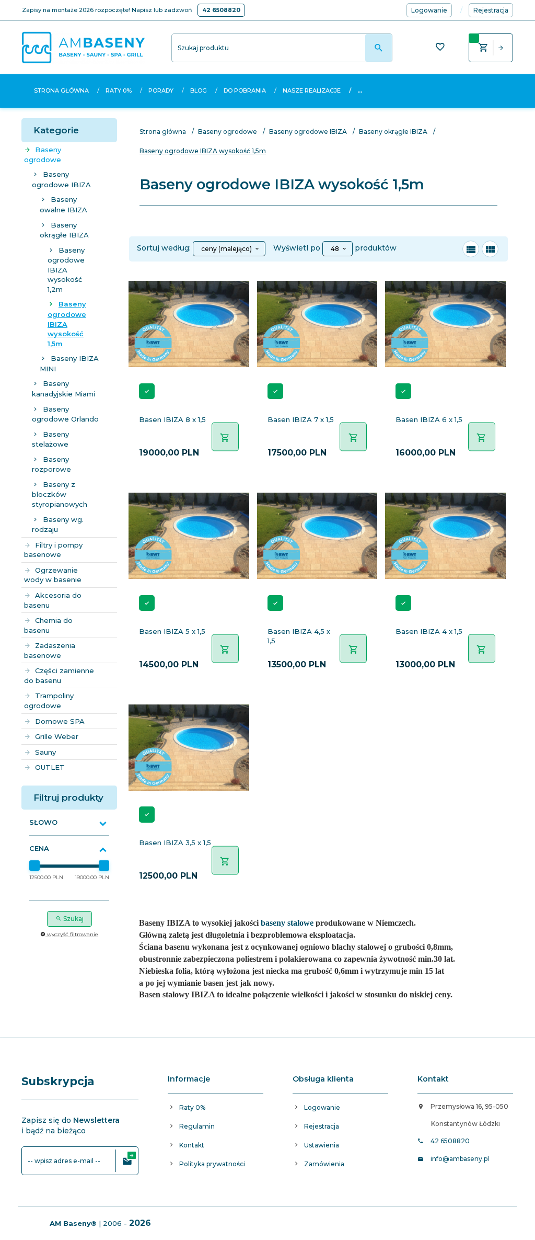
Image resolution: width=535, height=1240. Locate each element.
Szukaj (73, 919)
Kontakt (191, 1145)
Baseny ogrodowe (42, 154)
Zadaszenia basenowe (49, 650)
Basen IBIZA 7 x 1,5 (301, 419)
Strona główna (61, 90)
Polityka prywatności (212, 1164)
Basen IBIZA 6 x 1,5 (429, 419)
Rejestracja (321, 1126)
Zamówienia (324, 1164)
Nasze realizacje (312, 90)
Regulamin (197, 1126)
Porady (160, 90)
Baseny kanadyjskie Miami (63, 388)
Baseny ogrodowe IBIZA (61, 179)
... (359, 90)
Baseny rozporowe (51, 464)
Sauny (45, 752)
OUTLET (50, 767)
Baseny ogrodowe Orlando (65, 414)
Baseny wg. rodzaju (58, 524)
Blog (198, 90)
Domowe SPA (60, 721)
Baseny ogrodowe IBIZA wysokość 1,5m (67, 323)
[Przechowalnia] (440, 48)
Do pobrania (245, 90)
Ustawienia (321, 1145)
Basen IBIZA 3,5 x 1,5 (175, 842)
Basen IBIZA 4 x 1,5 (429, 631)
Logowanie (322, 1107)
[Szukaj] (378, 48)
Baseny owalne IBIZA (63, 204)
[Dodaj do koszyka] (225, 437)
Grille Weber (56, 736)
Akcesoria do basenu (53, 600)
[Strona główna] (83, 47)
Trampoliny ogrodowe (49, 700)
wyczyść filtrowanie (71, 934)
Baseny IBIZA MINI (69, 363)
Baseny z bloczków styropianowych (59, 494)
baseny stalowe (287, 922)
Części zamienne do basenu (59, 675)
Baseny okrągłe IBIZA (64, 230)
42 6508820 (221, 10)
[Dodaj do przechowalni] (235, 285)
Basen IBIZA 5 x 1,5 (172, 631)
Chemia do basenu (48, 625)
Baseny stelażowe (50, 439)
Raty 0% (119, 90)
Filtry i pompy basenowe (53, 550)
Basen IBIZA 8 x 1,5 (172, 419)
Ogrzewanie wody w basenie (53, 575)
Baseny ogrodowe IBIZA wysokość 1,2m (66, 269)
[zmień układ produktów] (470, 249)
